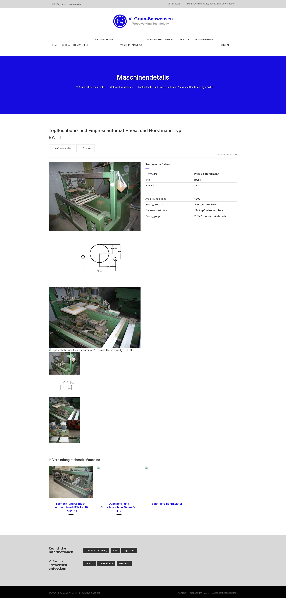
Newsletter (124, 563)
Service (184, 39)
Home (54, 45)
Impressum (129, 550)
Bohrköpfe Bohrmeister (167, 503)
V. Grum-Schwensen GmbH (84, 592)
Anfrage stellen (63, 148)
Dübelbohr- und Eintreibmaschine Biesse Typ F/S (119, 507)
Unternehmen (106, 563)
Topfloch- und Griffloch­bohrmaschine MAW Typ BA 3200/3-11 (71, 507)
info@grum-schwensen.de (66, 4)
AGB (115, 550)
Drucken (87, 148)
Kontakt (225, 45)
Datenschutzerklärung (96, 550)
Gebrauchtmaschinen (76, 45)
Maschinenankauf (131, 45)
